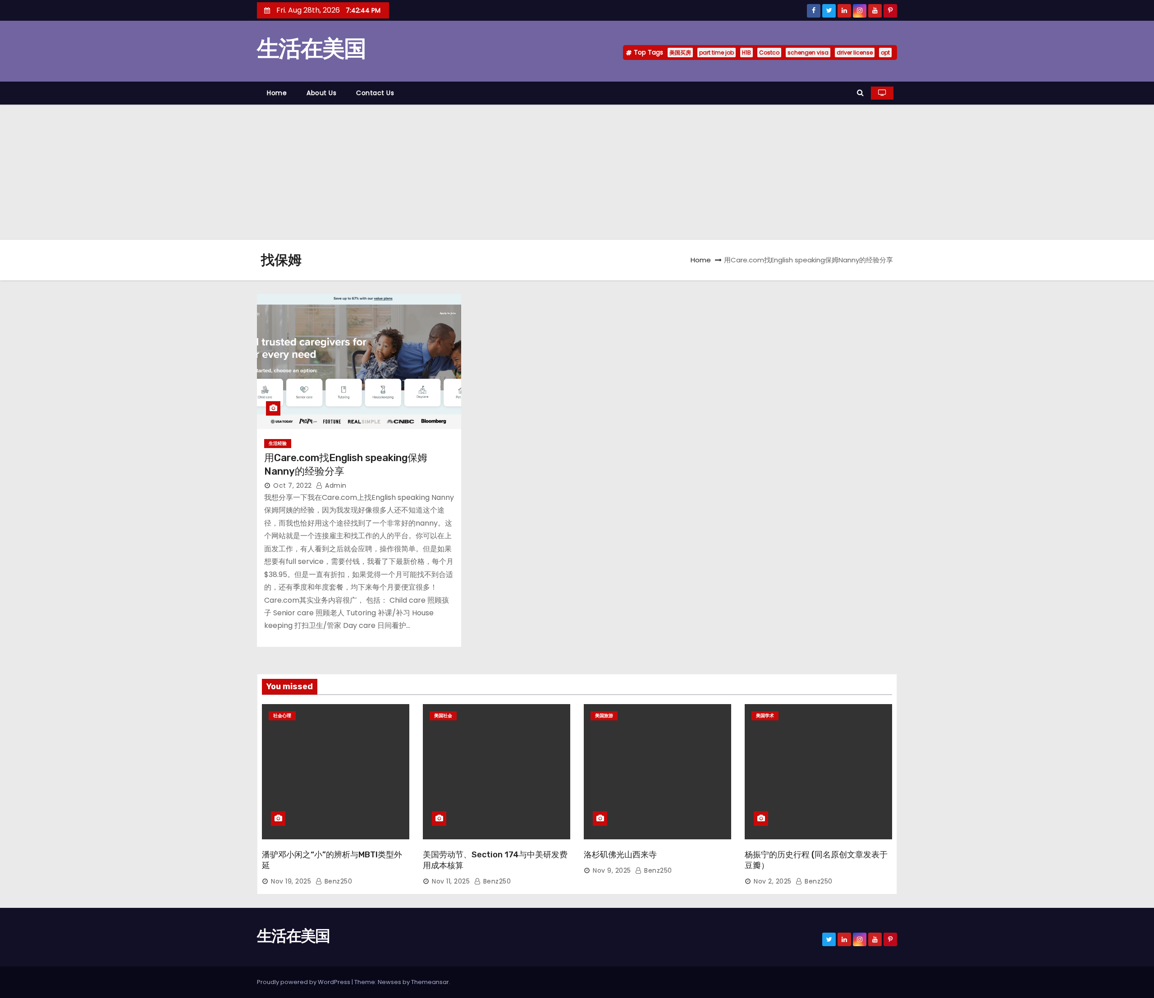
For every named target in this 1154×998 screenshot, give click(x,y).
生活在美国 (311, 48)
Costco (769, 52)
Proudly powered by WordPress (304, 982)
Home (277, 92)
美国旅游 (604, 715)
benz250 (337, 881)
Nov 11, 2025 (451, 881)
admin (335, 485)
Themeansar (430, 982)
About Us (321, 92)
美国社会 (443, 715)
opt (885, 52)
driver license (855, 52)
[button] (860, 92)
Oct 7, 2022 (292, 485)
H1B (746, 52)
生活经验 (278, 443)
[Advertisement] (577, 172)
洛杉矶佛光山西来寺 (620, 855)
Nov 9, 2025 (612, 870)
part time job (716, 52)
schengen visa (808, 52)
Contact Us (375, 92)
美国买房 (680, 52)
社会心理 (282, 715)
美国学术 (765, 715)
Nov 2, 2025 (773, 881)
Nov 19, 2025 (291, 881)
